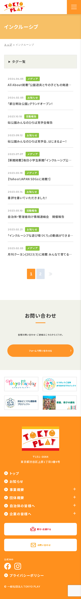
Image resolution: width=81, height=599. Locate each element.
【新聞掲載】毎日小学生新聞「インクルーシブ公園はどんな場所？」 (40, 160)
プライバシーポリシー (27, 575)
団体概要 (17, 497)
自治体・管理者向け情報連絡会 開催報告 (36, 216)
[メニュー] (74, 7)
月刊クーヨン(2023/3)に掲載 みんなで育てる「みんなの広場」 (40, 254)
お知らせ (33, 97)
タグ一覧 (19, 61)
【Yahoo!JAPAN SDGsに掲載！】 (29, 179)
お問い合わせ (44, 544)
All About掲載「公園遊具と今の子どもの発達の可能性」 (40, 85)
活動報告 (31, 116)
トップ (14, 473)
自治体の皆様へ (22, 505)
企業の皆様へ (20, 513)
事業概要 (17, 489)
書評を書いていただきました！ (27, 198)
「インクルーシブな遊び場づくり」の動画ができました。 (40, 235)
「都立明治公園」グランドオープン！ (30, 103)
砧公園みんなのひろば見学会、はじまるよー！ (37, 141)
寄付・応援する (44, 529)
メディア (33, 78)
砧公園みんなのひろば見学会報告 (30, 122)
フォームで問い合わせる (40, 350)
